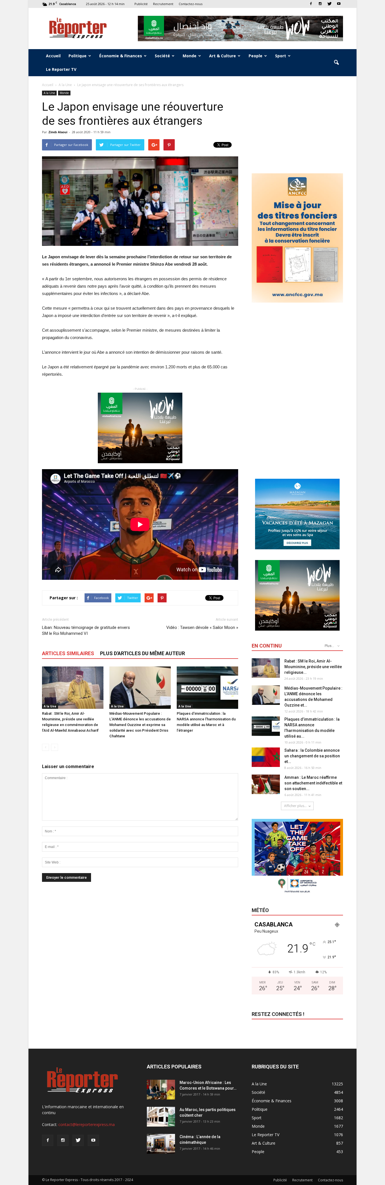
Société (162, 55)
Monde (189, 55)
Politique (77, 55)
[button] (336, 62)
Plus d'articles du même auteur (142, 653)
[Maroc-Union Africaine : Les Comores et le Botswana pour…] (161, 1089)
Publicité (141, 4)
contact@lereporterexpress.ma (86, 1124)
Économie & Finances (120, 55)
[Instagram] (320, 4)
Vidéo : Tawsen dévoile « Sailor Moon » (202, 627)
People (255, 55)
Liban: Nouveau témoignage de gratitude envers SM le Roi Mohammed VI (86, 630)
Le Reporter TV (61, 69)
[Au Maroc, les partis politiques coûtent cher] (161, 1117)
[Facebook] (311, 4)
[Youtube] (339, 4)
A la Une (49, 93)
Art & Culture (222, 55)
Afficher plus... (295, 805)
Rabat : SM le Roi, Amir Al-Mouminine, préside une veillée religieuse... (313, 667)
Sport (280, 55)
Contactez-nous (190, 4)
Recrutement (163, 4)
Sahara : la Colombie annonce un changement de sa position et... (312, 756)
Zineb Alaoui (57, 132)
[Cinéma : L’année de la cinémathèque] (161, 1144)
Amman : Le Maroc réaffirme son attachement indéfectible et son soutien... (313, 783)
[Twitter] (329, 4)
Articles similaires (68, 653)
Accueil (53, 55)
